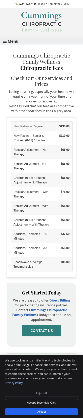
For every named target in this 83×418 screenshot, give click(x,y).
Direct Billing (59, 300)
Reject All (41, 393)
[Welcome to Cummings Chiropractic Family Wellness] (41, 31)
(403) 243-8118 (27, 4)
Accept (41, 411)
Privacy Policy (14, 383)
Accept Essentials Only (41, 402)
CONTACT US (41, 330)
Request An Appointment (54, 4)
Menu (13, 41)
